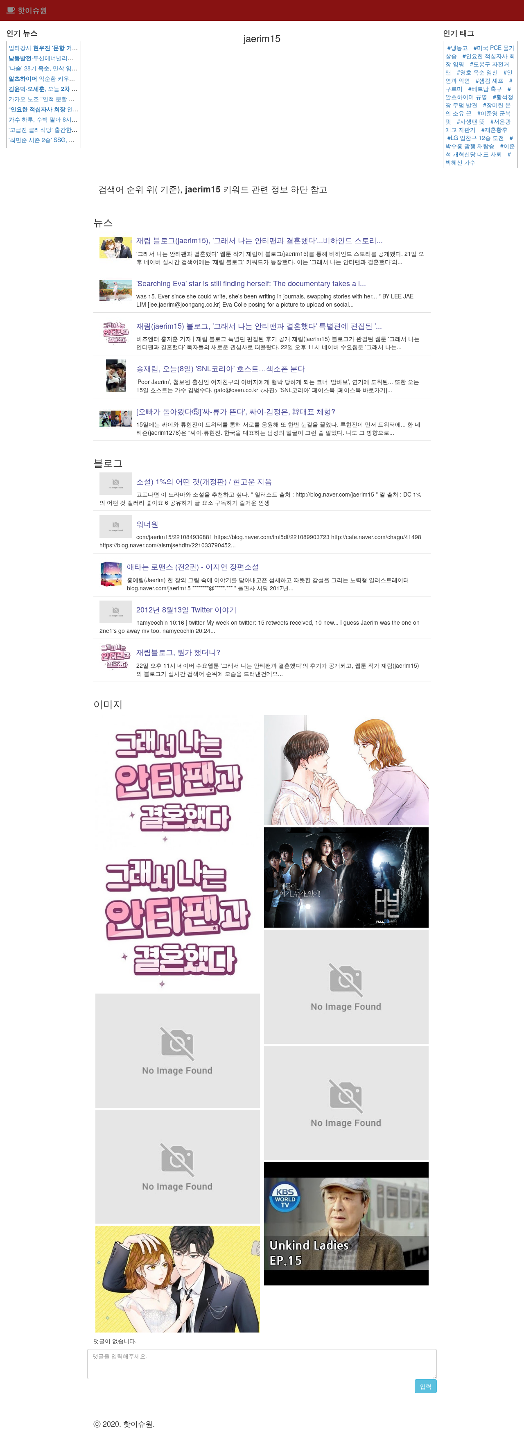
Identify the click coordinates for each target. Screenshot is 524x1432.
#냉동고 (457, 47)
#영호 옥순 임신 (477, 72)
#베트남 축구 (485, 88)
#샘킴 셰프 (490, 80)
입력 (425, 1386)
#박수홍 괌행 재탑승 (479, 141)
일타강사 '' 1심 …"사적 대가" (79, 47)
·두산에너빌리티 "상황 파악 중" (60, 58)
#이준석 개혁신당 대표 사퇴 (480, 150)
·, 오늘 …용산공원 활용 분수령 (76, 88)
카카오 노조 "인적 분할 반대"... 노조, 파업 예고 (74, 99)
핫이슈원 (31, 10)
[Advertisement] (261, 113)
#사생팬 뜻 (471, 121)
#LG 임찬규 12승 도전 (475, 137)
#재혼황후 (494, 129)
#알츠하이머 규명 (478, 92)
